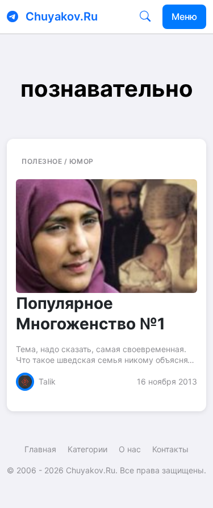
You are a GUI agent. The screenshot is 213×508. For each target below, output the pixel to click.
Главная (40, 449)
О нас (130, 449)
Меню (184, 16)
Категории (87, 449)
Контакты (170, 449)
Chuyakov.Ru (62, 16)
